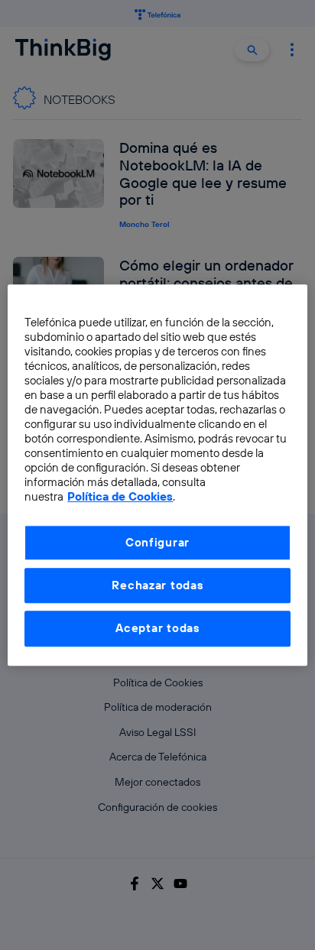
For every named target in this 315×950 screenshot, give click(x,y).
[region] (157, 475)
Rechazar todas (157, 585)
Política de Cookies (120, 496)
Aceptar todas (157, 628)
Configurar (157, 542)
